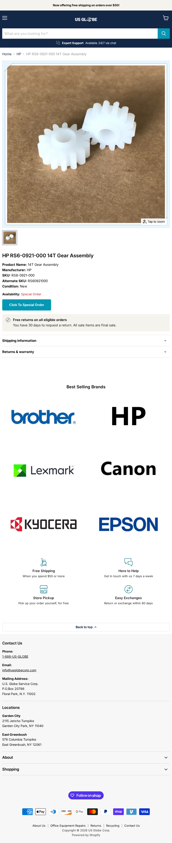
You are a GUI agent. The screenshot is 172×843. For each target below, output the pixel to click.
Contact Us (132, 825)
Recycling (112, 825)
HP (19, 54)
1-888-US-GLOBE (15, 656)
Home (7, 54)
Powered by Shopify (86, 835)
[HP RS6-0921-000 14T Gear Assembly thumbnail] (9, 237)
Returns (95, 825)
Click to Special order (26, 305)
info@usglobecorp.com (19, 670)
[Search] (164, 33)
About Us (38, 825)
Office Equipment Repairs (68, 825)
